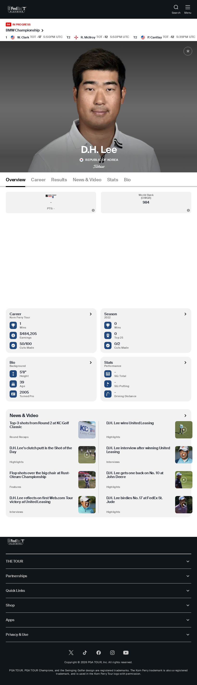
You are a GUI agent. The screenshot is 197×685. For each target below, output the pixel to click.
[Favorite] (188, 51)
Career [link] (38, 179)
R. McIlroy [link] (88, 37)
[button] (51, 202)
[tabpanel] (98, 352)
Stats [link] (112, 179)
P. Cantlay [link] (155, 37)
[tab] (15, 181)
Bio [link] (127, 179)
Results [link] (59, 179)
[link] (17, 9)
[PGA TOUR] (16, 541)
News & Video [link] (87, 179)
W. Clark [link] (23, 37)
